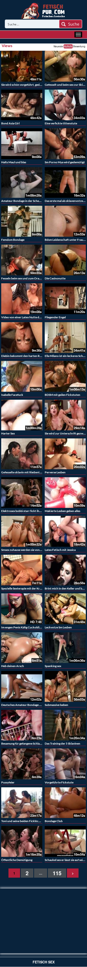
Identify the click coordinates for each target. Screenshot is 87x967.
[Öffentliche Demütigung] (21, 841)
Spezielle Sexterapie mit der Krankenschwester (31, 588)
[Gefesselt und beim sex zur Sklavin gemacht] (65, 66)
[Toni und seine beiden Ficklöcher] (21, 802)
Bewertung (79, 46)
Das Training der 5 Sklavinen (62, 743)
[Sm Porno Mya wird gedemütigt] (65, 143)
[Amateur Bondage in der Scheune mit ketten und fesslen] (21, 182)
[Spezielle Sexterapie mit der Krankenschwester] (21, 570)
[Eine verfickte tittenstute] (65, 105)
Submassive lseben (56, 705)
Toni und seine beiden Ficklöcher (22, 821)
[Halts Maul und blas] (21, 143)
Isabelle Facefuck (12, 395)
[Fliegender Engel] (65, 298)
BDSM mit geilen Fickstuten (62, 395)
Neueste (58, 46)
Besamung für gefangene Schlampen (24, 743)
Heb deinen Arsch (12, 666)
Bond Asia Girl (10, 123)
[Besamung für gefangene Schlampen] (21, 725)
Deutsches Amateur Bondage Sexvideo (26, 705)
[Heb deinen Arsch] (21, 647)
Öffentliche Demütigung (16, 860)
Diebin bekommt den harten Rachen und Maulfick (33, 356)
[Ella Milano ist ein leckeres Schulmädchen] (65, 337)
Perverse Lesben (55, 472)
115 (57, 873)
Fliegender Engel (55, 317)
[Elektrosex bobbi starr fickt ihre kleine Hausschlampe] (21, 492)
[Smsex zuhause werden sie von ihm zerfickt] (21, 531)
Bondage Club (54, 821)
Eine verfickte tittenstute (61, 123)
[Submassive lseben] (65, 686)
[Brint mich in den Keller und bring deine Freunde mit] (65, 570)
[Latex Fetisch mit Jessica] (65, 531)
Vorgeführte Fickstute (59, 782)
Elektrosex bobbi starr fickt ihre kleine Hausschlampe (35, 511)
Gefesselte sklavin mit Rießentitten (23, 472)
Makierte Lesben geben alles (62, 511)
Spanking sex (53, 666)
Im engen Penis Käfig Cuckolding (22, 627)
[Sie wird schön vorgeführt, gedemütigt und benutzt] (21, 66)
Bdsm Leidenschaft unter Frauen (65, 240)
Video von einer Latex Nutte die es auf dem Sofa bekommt (37, 317)
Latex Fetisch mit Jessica (60, 550)
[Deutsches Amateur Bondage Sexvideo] (21, 686)
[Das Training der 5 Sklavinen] (65, 725)
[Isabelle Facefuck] (21, 376)
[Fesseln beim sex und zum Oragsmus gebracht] (21, 260)
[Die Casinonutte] (65, 260)
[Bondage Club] (65, 802)
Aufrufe (68, 46)
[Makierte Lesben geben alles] (65, 492)
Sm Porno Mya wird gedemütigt (65, 162)
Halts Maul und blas (13, 162)
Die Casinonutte (55, 278)
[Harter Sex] (21, 415)
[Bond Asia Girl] (21, 105)
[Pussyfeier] (21, 763)
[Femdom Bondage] (21, 221)
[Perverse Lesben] (65, 453)
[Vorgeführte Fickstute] (65, 763)
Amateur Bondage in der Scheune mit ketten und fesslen (36, 201)
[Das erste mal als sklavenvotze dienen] (65, 182)
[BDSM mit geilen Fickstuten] (65, 376)
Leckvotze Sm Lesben (58, 627)
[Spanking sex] (65, 647)
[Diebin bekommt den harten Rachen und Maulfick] (21, 337)
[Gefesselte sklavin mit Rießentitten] (21, 453)
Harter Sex (8, 433)
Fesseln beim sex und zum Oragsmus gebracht (30, 278)
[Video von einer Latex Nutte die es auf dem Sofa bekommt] (21, 298)
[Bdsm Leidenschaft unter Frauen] (65, 221)
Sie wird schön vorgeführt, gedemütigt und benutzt (33, 84)
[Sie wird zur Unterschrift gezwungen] (65, 415)
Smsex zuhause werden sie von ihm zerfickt (28, 550)
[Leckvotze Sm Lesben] (65, 608)
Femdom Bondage (12, 240)
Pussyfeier (7, 782)
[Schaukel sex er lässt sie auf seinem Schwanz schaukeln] (65, 841)
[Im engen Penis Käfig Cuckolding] (21, 608)
